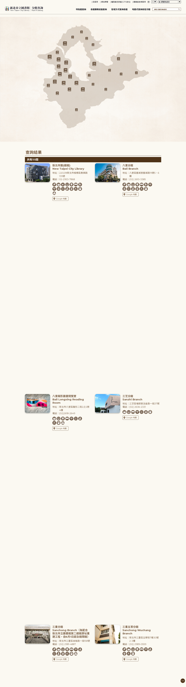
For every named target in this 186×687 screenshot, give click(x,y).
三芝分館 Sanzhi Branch (132, 398)
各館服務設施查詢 (99, 9)
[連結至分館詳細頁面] (70, 77)
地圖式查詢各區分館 (141, 9)
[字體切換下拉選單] (154, 2)
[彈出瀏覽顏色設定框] (148, 2)
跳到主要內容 (6, 2)
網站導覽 (104, 2)
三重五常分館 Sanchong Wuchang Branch (136, 630)
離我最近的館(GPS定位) (120, 2)
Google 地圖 (61, 199)
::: (1, 2)
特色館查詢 (81, 9)
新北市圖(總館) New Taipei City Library (68, 167)
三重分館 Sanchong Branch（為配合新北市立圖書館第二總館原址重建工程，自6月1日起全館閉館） (71, 631)
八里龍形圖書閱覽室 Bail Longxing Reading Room (68, 399)
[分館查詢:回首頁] (24, 8)
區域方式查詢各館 (119, 9)
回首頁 (95, 2)
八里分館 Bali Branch (130, 167)
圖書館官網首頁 (139, 2)
